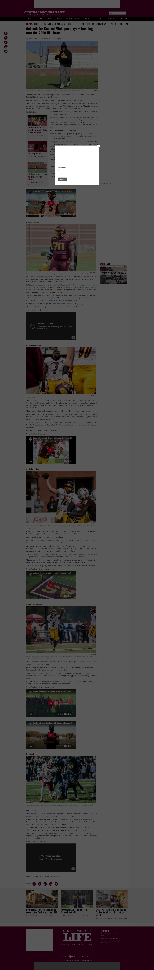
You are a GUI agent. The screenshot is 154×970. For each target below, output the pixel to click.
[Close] (98, 146)
